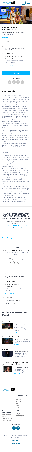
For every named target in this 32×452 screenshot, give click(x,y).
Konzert (18, 399)
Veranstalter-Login (8, 418)
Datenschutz (16, 440)
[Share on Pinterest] (18, 82)
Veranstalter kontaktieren (16, 228)
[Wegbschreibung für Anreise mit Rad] (22, 262)
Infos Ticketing (6, 420)
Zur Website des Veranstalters (16, 225)
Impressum (16, 443)
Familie (18, 401)
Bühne (18, 398)
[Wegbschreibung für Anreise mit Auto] (14, 262)
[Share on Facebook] (9, 82)
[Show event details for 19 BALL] (7, 354)
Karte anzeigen (9, 65)
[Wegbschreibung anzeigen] (9, 262)
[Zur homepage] (9, 3)
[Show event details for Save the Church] (7, 326)
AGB (16, 446)
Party (17, 403)
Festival (18, 407)
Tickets (16, 73)
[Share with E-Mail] (22, 82)
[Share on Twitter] (14, 82)
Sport (17, 405)
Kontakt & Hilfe (20, 417)
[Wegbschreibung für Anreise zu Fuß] (18, 262)
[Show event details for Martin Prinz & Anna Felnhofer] (7, 341)
